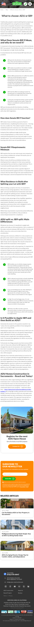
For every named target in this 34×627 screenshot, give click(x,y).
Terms (27, 486)
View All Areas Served (16, 607)
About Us (20, 590)
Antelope (6, 602)
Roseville (21, 606)
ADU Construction (8, 590)
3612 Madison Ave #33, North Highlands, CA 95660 (14, 578)
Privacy (11, 595)
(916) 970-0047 (13, 574)
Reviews (20, 593)
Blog (7, 9)
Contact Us (16, 446)
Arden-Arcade (12, 602)
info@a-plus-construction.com (15, 582)
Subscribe (8, 478)
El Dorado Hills (24, 602)
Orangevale (11, 606)
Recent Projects (8, 593)
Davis (18, 602)
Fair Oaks (11, 604)
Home (1, 9)
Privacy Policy (22, 486)
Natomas (5, 606)
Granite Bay (21, 604)
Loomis (27, 604)
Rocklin (17, 606)
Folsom (16, 604)
